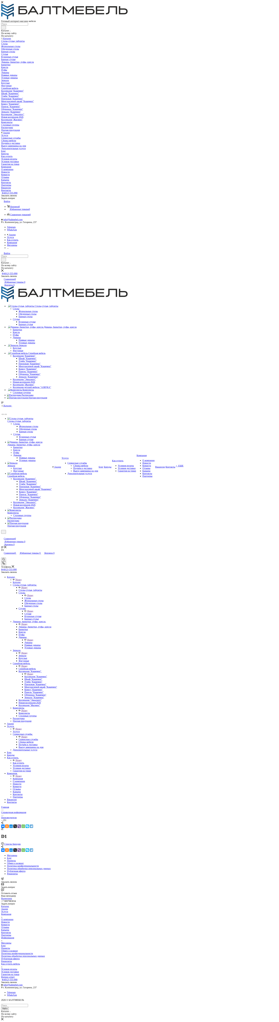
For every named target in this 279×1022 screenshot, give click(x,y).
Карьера (5, 930)
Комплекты (24, 713)
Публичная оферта (10, 958)
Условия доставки (10, 972)
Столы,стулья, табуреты (30, 590)
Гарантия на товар (10, 974)
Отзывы (5, 927)
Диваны (28, 642)
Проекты (5, 948)
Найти (5, 1008)
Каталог (17, 582)
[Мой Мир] (11, 826)
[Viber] (19, 826)
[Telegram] (31, 826)
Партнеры (6, 935)
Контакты (6, 932)
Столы (27, 598)
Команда (5, 924)
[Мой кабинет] (2, 535)
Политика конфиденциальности (17, 953)
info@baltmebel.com (13, 219)
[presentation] (3, 414)
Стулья (27, 613)
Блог (3, 945)
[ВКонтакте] (3, 826)
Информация (7, 937)
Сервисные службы (28, 739)
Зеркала (22, 655)
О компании (7, 919)
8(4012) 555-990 (9, 193)
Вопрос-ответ (8, 977)
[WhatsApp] (23, 826)
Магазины (6, 943)
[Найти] (3, 27)
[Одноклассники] (7, 826)
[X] (15, 826)
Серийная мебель (27, 668)
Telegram (11, 227)
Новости (5, 922)
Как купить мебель (10, 964)
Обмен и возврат (9, 951)
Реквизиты (6, 961)
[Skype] (27, 826)
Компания (18, 778)
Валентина (6, 898)
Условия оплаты (9, 969)
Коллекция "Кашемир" (35, 676)
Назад (19, 579)
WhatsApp (12, 229)
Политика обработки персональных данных (23, 956)
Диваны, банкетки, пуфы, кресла (35, 627)
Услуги (16, 731)
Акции (4, 909)
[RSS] (2, 829)
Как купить (18, 763)
